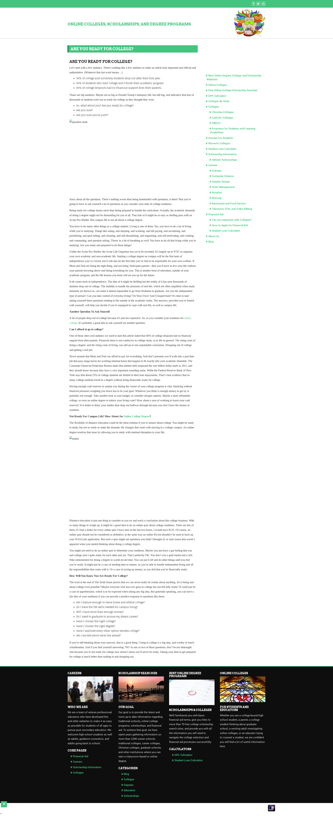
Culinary (216, 170)
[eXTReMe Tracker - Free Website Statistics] (166, 810)
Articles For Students (220, 138)
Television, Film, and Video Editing (232, 208)
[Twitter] (257, 4)
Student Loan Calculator (222, 148)
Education (129, 790)
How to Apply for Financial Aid (230, 225)
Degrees (129, 785)
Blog (211, 241)
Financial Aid (215, 214)
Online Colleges (217, 85)
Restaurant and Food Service (229, 203)
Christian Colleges (223, 112)
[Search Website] (263, 4)
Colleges (213, 106)
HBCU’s (216, 123)
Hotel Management (223, 187)
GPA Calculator (217, 95)
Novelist (217, 192)
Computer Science (223, 176)
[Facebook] (253, 4)
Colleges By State (218, 101)
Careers (212, 165)
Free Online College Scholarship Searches (233, 90)
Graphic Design (221, 181)
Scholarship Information (222, 154)
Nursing (216, 198)
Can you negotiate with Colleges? (231, 219)
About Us (213, 236)
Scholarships (131, 795)
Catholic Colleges (222, 117)
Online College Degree (136, 416)
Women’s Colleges (219, 143)
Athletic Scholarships (224, 159)
